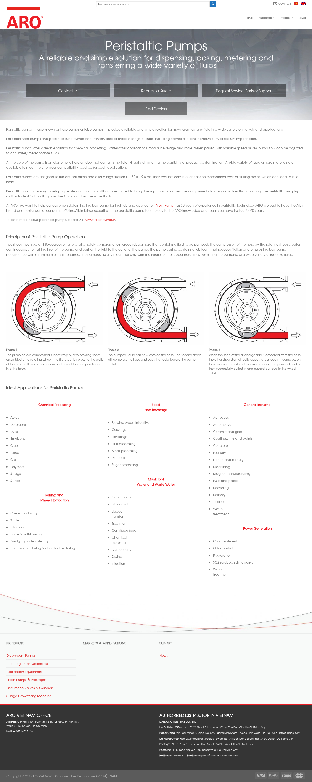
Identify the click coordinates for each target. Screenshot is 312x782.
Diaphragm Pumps (20, 655)
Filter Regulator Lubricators (27, 663)
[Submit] (213, 4)
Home (249, 18)
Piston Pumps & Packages (26, 679)
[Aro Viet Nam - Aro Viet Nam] (25, 18)
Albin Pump (165, 205)
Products (265, 18)
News (302, 18)
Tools (285, 18)
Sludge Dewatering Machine (28, 695)
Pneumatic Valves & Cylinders (29, 687)
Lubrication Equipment (24, 671)
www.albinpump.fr (100, 219)
